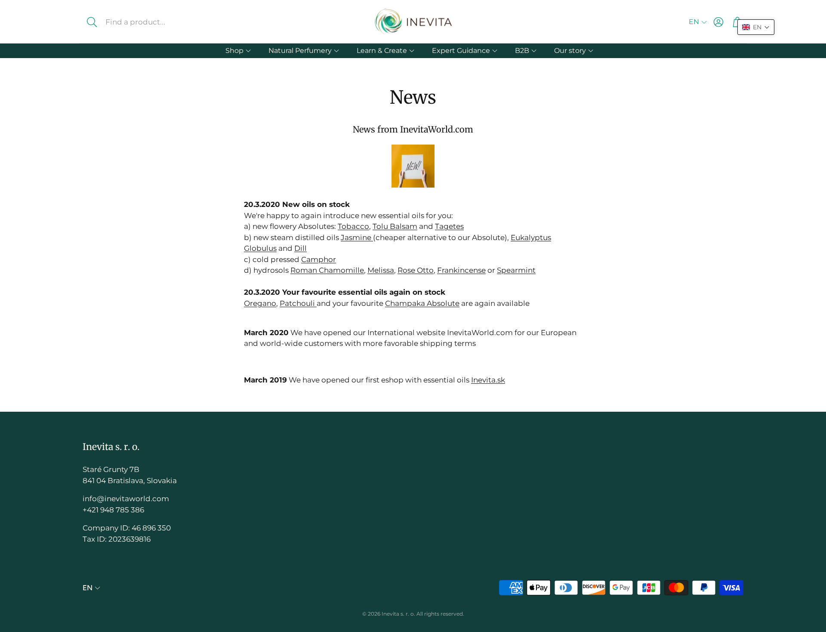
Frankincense (461, 270)
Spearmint (516, 270)
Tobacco (353, 226)
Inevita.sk (488, 380)
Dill (300, 248)
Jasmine (357, 237)
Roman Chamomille (327, 270)
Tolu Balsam (395, 226)
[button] (150, 22)
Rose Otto (416, 270)
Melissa (380, 270)
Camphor (318, 259)
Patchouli (298, 303)
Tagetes (449, 226)
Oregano (260, 303)
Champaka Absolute (422, 303)
